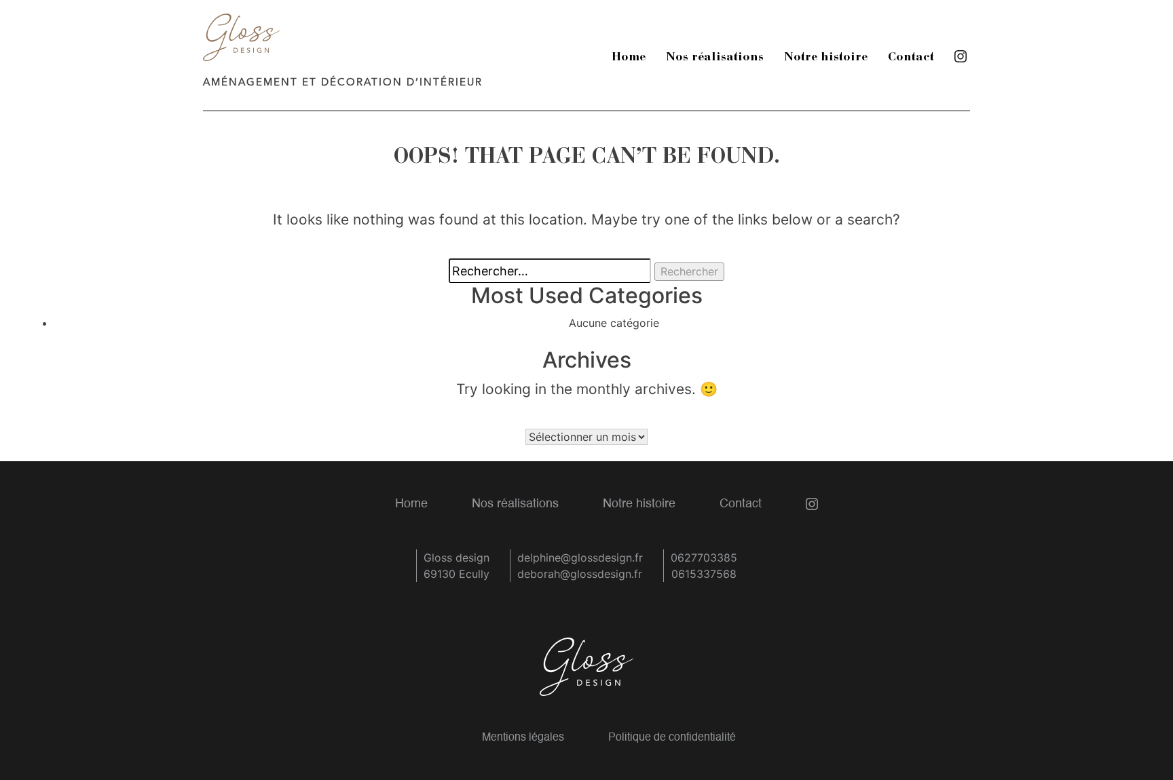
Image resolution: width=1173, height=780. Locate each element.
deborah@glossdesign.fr (579, 574)
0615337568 (704, 574)
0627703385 (704, 557)
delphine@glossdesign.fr (580, 557)
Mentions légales (523, 738)
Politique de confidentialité (672, 738)
